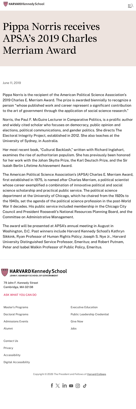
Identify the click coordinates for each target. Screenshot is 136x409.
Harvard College (96, 374)
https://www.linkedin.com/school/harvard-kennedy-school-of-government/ (65, 385)
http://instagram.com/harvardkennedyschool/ (78, 386)
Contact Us (11, 341)
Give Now (77, 321)
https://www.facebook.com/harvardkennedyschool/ (52, 385)
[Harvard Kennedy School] (24, 4)
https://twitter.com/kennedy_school (58, 386)
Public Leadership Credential (90, 314)
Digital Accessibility (17, 362)
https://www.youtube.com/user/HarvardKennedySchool (71, 386)
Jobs (73, 328)
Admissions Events (16, 321)
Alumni (8, 328)
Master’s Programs (16, 307)
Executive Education (84, 307)
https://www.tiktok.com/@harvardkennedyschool (85, 385)
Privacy (8, 348)
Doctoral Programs (16, 314)
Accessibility (12, 355)
